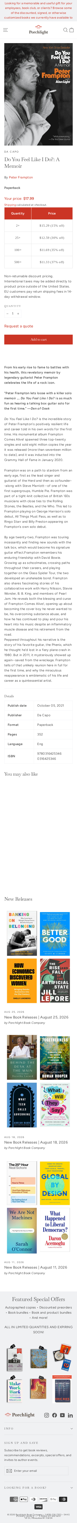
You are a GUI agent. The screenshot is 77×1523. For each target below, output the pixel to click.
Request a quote (18, 326)
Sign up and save (21, 1443)
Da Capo (11, 151)
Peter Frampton (21, 177)
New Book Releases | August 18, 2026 (36, 1142)
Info (8, 1428)
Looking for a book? (25, 1487)
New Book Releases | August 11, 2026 (35, 1267)
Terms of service (49, 1516)
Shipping (10, 204)
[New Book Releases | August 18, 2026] (38, 1082)
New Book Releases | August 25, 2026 (36, 1017)
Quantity (12, 306)
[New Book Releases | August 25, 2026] (38, 957)
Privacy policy (25, 1516)
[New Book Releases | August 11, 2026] (38, 1207)
